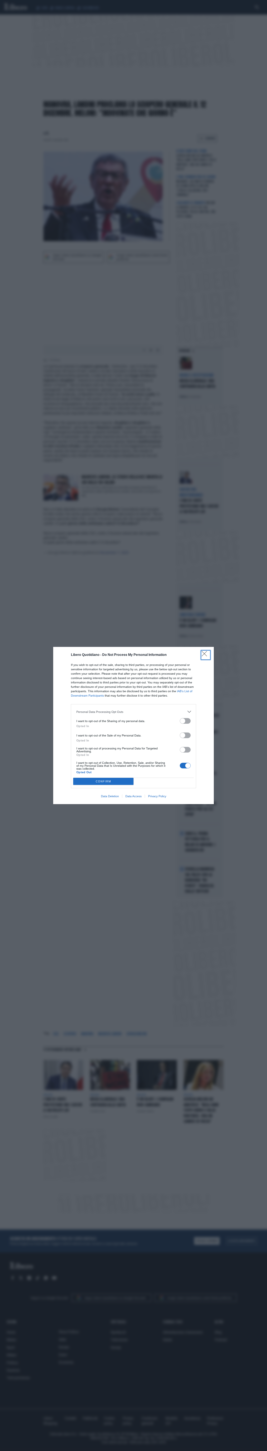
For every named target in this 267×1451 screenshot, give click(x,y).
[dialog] (133, 725)
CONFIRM (103, 781)
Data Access (133, 796)
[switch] (185, 721)
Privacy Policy (157, 796)
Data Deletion (110, 796)
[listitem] (133, 712)
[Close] (206, 655)
